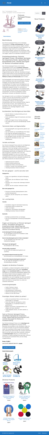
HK (13, 433)
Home (39, 433)
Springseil (20, 32)
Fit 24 (9, 3)
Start (3, 11)
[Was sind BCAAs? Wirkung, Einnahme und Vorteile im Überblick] (37, 144)
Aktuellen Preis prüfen (24, 23)
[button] (41, 2)
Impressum (44, 433)
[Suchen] (43, 13)
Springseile (9, 12)
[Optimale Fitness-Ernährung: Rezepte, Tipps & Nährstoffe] (37, 153)
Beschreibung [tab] (7, 36)
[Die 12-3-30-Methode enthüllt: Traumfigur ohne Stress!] (37, 125)
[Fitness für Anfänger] (37, 161)
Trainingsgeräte (8, 11)
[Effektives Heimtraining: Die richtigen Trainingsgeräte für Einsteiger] (37, 134)
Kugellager (25, 31)
